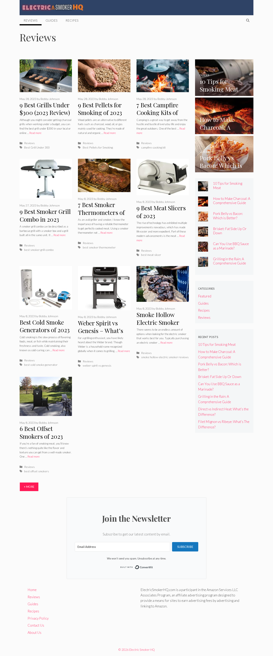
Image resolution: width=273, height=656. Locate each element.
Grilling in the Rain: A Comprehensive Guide (229, 261)
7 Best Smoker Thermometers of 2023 (101, 212)
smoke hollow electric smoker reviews (165, 357)
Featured (204, 296)
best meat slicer (151, 254)
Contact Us (36, 625)
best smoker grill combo (39, 249)
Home (32, 590)
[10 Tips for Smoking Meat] (224, 93)
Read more (35, 133)
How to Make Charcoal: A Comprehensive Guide (231, 200)
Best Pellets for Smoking (98, 147)
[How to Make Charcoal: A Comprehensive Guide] (224, 131)
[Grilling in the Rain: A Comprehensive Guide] (203, 264)
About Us (34, 632)
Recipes (72, 20)
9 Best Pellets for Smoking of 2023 (100, 109)
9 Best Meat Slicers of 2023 (161, 212)
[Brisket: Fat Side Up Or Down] (203, 234)
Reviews (31, 20)
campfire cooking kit (153, 147)
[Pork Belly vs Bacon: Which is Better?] (224, 169)
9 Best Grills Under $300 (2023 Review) (45, 109)
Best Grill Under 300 (37, 147)
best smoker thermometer (99, 247)
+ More (29, 486)
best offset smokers (36, 471)
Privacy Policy (38, 618)
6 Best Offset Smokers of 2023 (41, 432)
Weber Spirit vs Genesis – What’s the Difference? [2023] (100, 334)
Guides (52, 20)
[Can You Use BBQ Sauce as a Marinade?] (203, 249)
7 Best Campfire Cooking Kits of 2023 (157, 112)
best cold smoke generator (41, 364)
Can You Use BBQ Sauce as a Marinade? (231, 246)
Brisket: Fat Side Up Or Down (219, 377)
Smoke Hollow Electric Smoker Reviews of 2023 (157, 322)
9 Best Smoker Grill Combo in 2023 (45, 215)
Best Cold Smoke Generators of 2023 (45, 326)
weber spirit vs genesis (97, 365)
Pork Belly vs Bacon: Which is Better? (228, 215)
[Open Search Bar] (247, 20)
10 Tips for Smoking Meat (217, 344)
